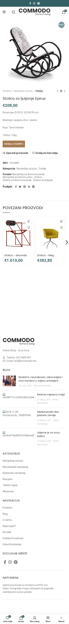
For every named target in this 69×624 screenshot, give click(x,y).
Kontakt (7, 532)
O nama (7, 519)
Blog (5, 513)
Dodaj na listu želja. (47, 153)
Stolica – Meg (45, 255)
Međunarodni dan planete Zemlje (48, 413)
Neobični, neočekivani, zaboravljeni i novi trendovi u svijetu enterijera (40, 378)
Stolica (38, 177)
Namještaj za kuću (23, 91)
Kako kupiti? (9, 526)
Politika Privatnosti (13, 538)
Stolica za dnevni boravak (17, 180)
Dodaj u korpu (13, 144)
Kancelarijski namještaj (15, 467)
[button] (29, 221)
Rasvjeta (7, 479)
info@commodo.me (25, 360)
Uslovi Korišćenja (12, 544)
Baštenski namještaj (14, 473)
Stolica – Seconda (15, 255)
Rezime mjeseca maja (51, 394)
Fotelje (39, 91)
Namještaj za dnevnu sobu (17, 177)
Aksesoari (8, 491)
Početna (7, 91)
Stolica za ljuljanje (43, 180)
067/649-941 (23, 357)
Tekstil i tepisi (10, 485)
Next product (64, 91)
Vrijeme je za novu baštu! (48, 434)
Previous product (57, 91)
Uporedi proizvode (17, 153)
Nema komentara (42, 385)
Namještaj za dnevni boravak (28, 174)
